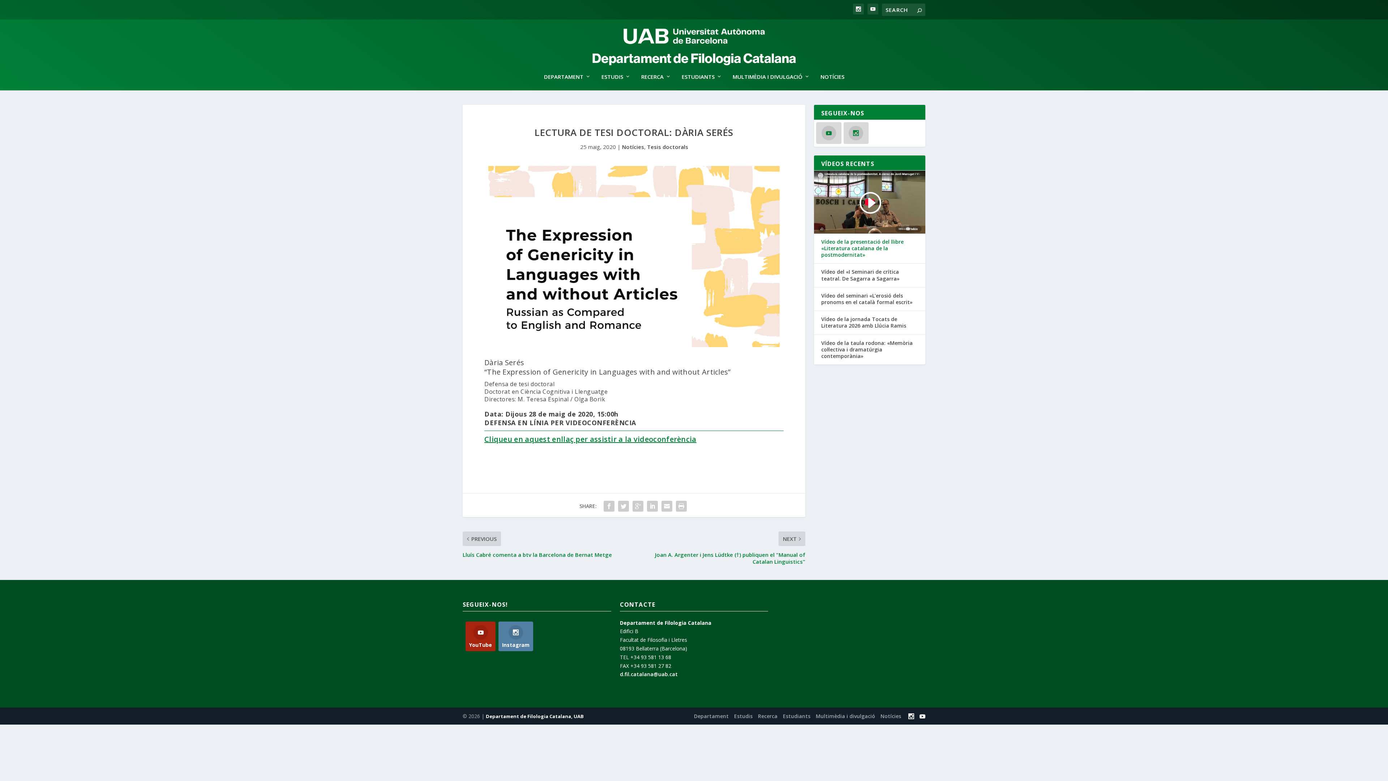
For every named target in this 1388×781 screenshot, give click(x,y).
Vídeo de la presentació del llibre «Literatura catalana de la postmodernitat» (862, 248)
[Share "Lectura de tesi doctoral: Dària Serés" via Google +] (638, 506)
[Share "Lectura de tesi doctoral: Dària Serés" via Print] (681, 506)
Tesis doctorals (667, 146)
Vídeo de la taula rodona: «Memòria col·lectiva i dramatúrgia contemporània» (867, 349)
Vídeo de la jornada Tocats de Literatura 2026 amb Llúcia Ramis (863, 322)
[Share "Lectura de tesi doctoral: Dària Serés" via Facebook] (609, 506)
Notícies (832, 77)
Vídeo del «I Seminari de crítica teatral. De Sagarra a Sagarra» (860, 275)
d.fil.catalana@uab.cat (649, 674)
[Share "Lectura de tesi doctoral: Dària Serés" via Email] (667, 506)
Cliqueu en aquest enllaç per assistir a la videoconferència (590, 439)
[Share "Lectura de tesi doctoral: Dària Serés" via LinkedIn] (652, 506)
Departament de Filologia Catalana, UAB (535, 716)
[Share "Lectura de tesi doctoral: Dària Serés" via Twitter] (623, 506)
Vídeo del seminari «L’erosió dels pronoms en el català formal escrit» (867, 299)
